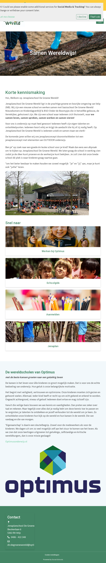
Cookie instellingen (52, 555)
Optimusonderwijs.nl (16, 441)
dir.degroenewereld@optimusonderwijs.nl (29, 544)
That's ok (95, 16)
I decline (81, 16)
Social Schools (57, 559)
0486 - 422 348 (18, 537)
